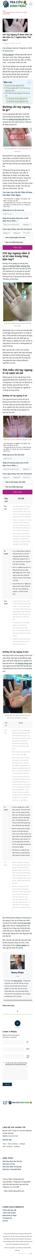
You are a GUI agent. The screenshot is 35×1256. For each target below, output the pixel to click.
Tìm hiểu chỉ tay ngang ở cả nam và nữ (17, 94)
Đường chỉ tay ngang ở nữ (18, 98)
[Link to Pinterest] (25, 1253)
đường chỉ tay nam (25, 663)
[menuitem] (25, 4)
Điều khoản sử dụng (9, 1215)
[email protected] (12, 1136)
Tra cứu (17, 247)
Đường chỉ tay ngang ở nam (18, 101)
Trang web (27, 1056)
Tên (27, 1042)
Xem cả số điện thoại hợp (14, 242)
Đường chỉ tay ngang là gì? (14, 85)
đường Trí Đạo (15, 266)
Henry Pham (9, 51)
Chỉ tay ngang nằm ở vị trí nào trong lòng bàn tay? (17, 89)
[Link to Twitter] (19, 1253)
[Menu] (29, 4)
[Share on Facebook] (17, 1011)
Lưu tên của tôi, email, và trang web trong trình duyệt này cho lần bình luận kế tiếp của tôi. (16, 1064)
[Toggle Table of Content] (28, 82)
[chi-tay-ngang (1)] (15, 25)
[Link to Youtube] (30, 1253)
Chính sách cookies (9, 1213)
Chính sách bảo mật (9, 1210)
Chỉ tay (19, 43)
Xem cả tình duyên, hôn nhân (15, 237)
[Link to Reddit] (28, 1253)
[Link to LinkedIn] (22, 1253)
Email (27, 1049)
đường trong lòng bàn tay (18, 119)
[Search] (25, 4)
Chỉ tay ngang (8, 54)
